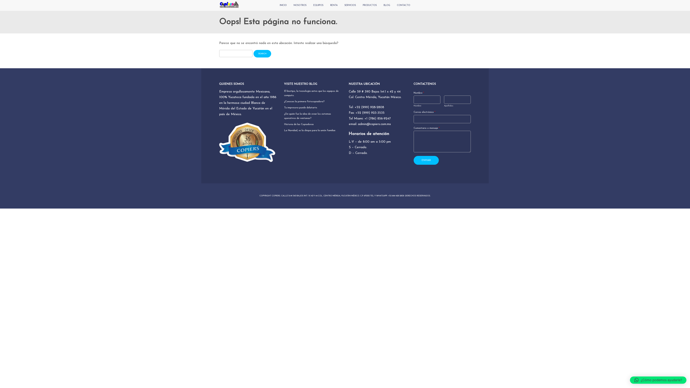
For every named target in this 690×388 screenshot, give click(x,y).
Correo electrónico (424, 112)
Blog (387, 5)
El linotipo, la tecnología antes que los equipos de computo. (311, 93)
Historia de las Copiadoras (299, 124)
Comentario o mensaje (427, 128)
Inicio (283, 5)
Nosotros (300, 5)
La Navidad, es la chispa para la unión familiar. (310, 130)
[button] (658, 380)
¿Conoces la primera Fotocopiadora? (304, 101)
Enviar (426, 160)
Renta (334, 5)
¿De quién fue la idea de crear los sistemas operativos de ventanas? (307, 116)
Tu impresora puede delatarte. (301, 108)
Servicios (350, 5)
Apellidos (448, 106)
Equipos (318, 5)
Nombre (419, 93)
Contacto (403, 5)
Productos (370, 5)
